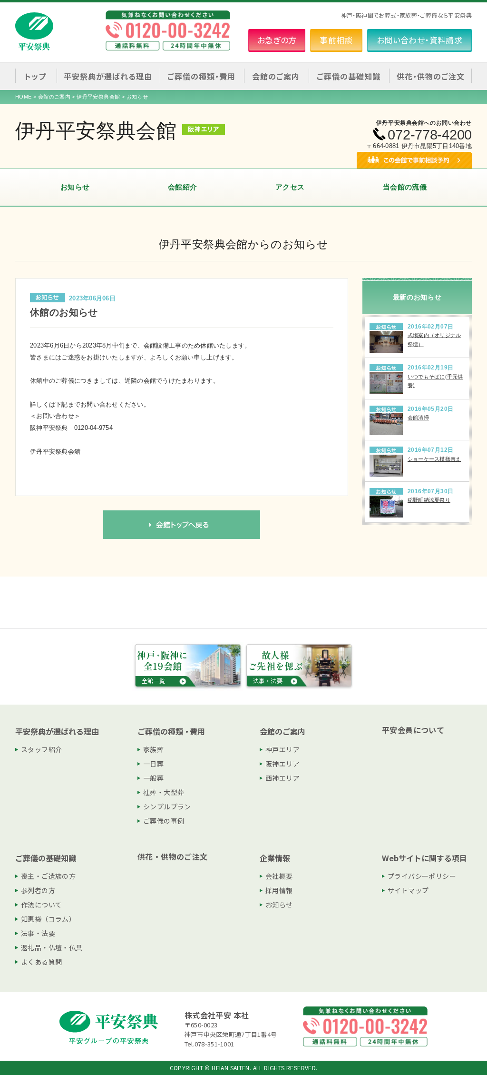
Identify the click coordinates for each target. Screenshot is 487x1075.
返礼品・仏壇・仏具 (52, 947)
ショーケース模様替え (434, 459)
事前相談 (336, 40)
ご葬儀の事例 (163, 821)
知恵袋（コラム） (48, 919)
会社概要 (279, 876)
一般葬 (153, 778)
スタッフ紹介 (41, 749)
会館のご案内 (54, 97)
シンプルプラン (167, 806)
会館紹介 (182, 187)
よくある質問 (41, 961)
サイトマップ (408, 890)
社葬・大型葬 (163, 792)
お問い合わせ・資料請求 (419, 40)
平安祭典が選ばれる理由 (57, 731)
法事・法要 (38, 933)
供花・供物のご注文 (431, 76)
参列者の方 (38, 890)
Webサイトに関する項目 (424, 858)
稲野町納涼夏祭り (429, 500)
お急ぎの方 (277, 40)
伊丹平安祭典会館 (98, 97)
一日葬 (153, 763)
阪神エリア (282, 763)
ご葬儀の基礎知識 (45, 858)
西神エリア (282, 778)
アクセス (290, 187)
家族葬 (153, 749)
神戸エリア (282, 749)
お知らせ (75, 187)
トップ (35, 76)
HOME (23, 97)
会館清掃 (418, 417)
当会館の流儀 (405, 187)
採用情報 (279, 890)
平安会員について (413, 730)
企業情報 (275, 858)
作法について (41, 904)
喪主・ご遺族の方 (48, 876)
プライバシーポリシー (422, 876)
